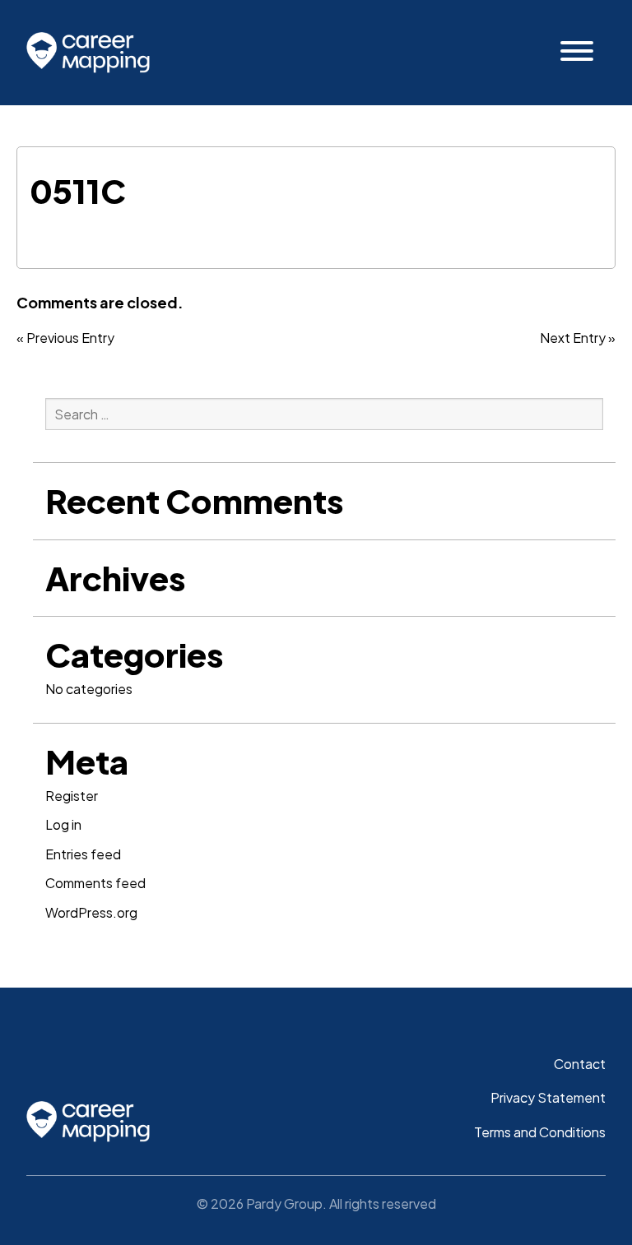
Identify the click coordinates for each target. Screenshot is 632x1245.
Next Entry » (578, 338)
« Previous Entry (65, 338)
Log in (63, 824)
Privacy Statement (548, 1097)
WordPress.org (91, 912)
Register (71, 795)
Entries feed (83, 854)
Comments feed (95, 882)
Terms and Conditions (540, 1132)
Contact (580, 1063)
